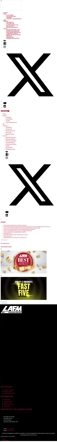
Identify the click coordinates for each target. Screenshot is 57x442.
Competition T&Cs (7, 401)
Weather (9, 35)
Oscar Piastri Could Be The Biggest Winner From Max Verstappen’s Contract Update (21, 227)
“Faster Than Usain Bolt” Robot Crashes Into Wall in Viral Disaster (17, 230)
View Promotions (6, 246)
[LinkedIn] (4, 107)
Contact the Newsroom (13, 18)
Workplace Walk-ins (12, 31)
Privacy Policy (6, 399)
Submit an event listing (13, 34)
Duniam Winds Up (7, 233)
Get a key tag (10, 23)
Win (4, 20)
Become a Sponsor (12, 27)
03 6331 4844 (10, 428)
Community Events (12, 33)
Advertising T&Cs (7, 402)
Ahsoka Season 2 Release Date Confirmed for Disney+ (15, 225)
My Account (10, 26)
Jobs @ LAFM (9, 37)
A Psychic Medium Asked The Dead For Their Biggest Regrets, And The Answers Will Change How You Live (26, 226)
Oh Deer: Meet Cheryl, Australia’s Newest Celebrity (14, 231)
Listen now (4, 111)
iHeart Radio (6, 440)
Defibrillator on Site (12, 38)
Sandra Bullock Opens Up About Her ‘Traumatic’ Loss (14, 237)
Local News (9, 15)
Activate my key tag (12, 24)
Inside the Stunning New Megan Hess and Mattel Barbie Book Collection (19, 229)
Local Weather (11, 16)
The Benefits (10, 22)
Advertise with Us (7, 391)
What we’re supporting (13, 32)
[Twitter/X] (29, 101)
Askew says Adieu (7, 236)
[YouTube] (4, 104)
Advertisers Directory (13, 29)
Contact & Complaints (8, 390)
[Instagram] (4, 47)
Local (5, 28)
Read (4, 13)
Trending (9, 17)
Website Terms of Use (8, 404)
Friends (5, 21)
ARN (4, 438)
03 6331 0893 (10, 430)
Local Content (6, 406)
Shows (5, 12)
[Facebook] (4, 44)
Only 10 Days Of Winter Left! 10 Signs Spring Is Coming (15, 234)
